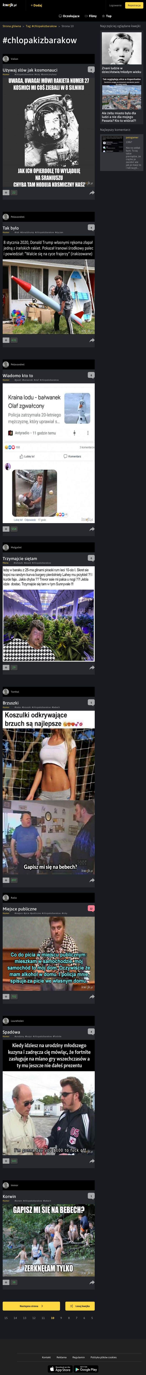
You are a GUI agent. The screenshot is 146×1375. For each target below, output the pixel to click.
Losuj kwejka (82, 1306)
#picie (26, 913)
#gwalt (18, 380)
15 (6, 1317)
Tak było (11, 228)
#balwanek (27, 380)
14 (15, 1317)
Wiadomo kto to (18, 375)
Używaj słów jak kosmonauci (30, 70)
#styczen (59, 232)
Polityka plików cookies (104, 1357)
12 (34, 1317)
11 (43, 1317)
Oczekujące (71, 16)
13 (24, 1317)
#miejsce (19, 913)
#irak (17, 232)
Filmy (93, 16)
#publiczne (35, 913)
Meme (5, 563)
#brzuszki (26, 707)
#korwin (18, 1201)
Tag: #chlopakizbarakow (41, 26)
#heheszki (18, 563)
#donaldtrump (27, 232)
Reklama (62, 1357)
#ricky (37, 74)
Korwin (9, 1196)
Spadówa (11, 1032)
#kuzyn (28, 1036)
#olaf (36, 380)
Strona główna (12, 26)
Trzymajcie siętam (20, 558)
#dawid (27, 563)
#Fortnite (57, 1036)
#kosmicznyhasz (49, 74)
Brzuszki (11, 703)
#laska (18, 707)
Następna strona (29, 1306)
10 (52, 1317)
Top (108, 16)
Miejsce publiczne (20, 908)
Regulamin (78, 1357)
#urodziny (19, 1036)
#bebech (56, 707)
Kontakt (46, 1357)
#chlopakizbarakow (24, 74)
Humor (6, 74)
